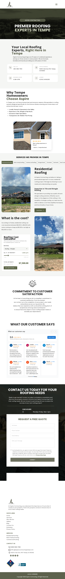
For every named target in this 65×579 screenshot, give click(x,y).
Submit (32, 460)
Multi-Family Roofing (19, 162)
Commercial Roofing (31, 162)
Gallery (8, 521)
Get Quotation (9, 268)
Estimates (9, 527)
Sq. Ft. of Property (9, 252)
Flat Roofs (55, 162)
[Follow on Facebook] (15, 555)
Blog (7, 523)
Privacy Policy (10, 529)
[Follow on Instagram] (11, 555)
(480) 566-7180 (16, 547)
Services (9, 517)
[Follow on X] (13, 555)
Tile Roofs (49, 162)
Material (6, 245)
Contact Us (9, 525)
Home (8, 515)
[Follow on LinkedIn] (17, 555)
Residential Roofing (7, 162)
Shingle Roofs (41, 162)
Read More (39, 210)
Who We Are (10, 519)
